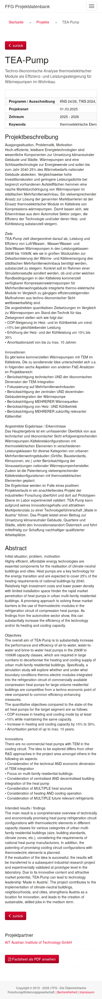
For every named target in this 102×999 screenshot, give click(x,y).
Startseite (16, 22)
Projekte (42, 22)
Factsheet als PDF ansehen (33, 959)
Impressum (86, 992)
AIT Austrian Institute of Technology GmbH (38, 942)
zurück (17, 45)
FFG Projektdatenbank (27, 6)
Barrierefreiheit (67, 992)
